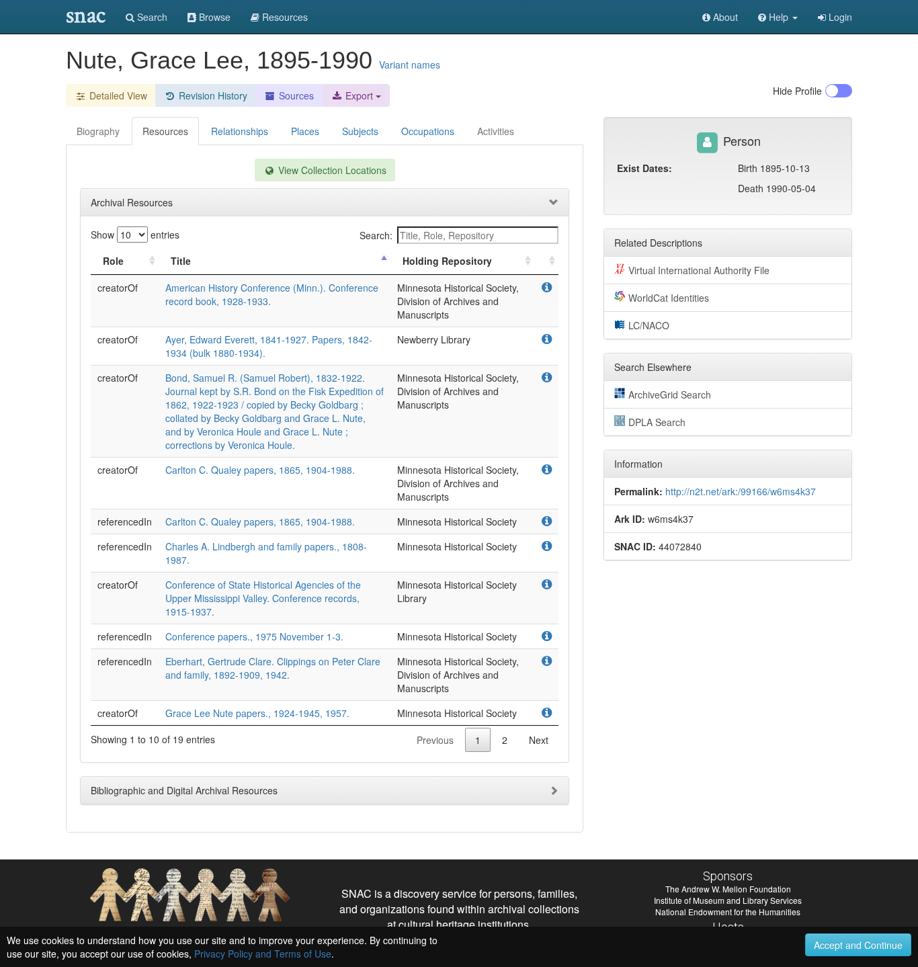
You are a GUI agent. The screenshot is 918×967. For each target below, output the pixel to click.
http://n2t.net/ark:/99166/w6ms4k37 (740, 491)
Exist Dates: (644, 168)
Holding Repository (447, 260)
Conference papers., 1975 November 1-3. (254, 636)
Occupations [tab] (427, 131)
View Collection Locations (331, 170)
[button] (778, 17)
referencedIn (124, 521)
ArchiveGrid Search (669, 394)
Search (150, 17)
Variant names (409, 64)
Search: (376, 235)
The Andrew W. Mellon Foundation (728, 888)
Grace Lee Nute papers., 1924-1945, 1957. (257, 713)
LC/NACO (648, 325)
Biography (98, 131)
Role (113, 260)
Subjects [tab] (360, 131)
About (724, 17)
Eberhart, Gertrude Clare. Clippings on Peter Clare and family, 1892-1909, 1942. (272, 668)
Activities (495, 131)
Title (181, 260)
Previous (435, 740)
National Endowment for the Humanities (727, 911)
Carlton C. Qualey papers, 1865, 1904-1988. (260, 469)
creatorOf (117, 287)
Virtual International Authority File (698, 270)
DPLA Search (656, 422)
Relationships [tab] (239, 131)
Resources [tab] (165, 131)
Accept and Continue (858, 945)
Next (538, 740)
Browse (213, 17)
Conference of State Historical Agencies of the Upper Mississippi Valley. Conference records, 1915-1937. (263, 598)
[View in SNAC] (547, 287)
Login (839, 17)
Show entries (135, 234)
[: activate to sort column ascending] (546, 261)
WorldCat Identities (668, 297)
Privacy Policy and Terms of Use (262, 953)
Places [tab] (305, 131)
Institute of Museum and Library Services (728, 900)
